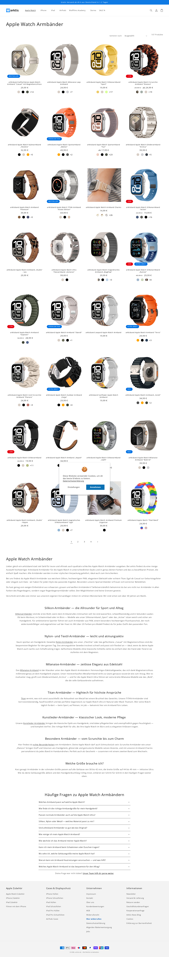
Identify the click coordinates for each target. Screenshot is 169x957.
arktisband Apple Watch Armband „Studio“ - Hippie (24, 521)
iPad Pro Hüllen (53, 910)
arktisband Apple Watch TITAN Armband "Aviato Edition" (64, 208)
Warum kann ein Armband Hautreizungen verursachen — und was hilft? (72, 860)
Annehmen (95, 487)
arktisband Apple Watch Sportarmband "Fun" (103, 146)
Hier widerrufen (93, 919)
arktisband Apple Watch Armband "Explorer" (24, 333)
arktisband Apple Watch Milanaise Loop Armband (64, 83)
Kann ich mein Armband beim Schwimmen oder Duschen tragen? (69, 847)
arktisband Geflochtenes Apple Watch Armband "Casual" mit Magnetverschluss (24, 83)
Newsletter (131, 894)
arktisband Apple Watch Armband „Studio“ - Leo (24, 271)
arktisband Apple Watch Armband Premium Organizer (103, 521)
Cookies (129, 919)
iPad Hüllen (51, 902)
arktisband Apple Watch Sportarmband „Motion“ (64, 146)
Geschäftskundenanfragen (137, 906)
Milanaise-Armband (29, 670)
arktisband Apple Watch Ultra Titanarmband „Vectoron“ (64, 271)
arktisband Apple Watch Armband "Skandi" (64, 332)
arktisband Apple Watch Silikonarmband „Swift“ (103, 459)
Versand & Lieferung (135, 898)
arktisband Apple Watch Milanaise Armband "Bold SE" (143, 459)
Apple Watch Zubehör (15, 894)
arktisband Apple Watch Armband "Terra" (143, 332)
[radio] (18, 92)
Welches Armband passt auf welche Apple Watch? (62, 802)
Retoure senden (133, 902)
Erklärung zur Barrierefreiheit (139, 923)
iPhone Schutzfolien (54, 898)
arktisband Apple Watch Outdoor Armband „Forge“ (64, 396)
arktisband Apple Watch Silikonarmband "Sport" (103, 83)
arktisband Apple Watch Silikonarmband (24, 458)
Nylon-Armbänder (64, 642)
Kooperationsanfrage (135, 910)
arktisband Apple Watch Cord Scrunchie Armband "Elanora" (24, 396)
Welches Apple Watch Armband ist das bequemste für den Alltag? (69, 866)
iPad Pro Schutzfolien (55, 915)
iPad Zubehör (12, 902)
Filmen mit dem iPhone (16, 906)
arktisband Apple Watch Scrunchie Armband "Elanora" (143, 83)
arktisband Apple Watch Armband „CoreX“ (143, 395)
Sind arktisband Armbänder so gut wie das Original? (63, 828)
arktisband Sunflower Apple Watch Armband (103, 396)
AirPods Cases (52, 919)
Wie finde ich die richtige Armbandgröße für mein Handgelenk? (68, 808)
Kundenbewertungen (95, 906)
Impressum (91, 894)
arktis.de (78, 952)
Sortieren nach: (116, 36)
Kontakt (89, 898)
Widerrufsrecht (92, 915)
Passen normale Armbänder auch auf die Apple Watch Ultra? (67, 815)
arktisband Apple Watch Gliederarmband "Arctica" (143, 146)
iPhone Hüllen (52, 894)
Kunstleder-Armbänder (34, 723)
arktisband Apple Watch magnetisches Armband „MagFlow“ (103, 271)
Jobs (88, 931)
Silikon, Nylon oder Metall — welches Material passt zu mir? (66, 821)
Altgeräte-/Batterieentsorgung (99, 927)
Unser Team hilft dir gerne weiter (98, 873)
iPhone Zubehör (13, 898)
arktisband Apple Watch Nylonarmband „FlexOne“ (24, 146)
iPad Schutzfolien (53, 906)
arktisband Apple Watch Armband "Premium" (24, 208)
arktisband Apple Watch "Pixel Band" (143, 520)
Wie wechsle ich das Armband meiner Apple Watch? (63, 841)
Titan (23, 698)
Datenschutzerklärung (73, 481)
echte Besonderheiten (44, 744)
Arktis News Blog (133, 915)
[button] (151, 10)
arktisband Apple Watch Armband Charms (103, 207)
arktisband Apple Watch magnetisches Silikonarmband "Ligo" (64, 521)
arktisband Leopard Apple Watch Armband (103, 332)
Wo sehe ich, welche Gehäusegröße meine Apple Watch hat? (67, 853)
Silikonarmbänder (23, 614)
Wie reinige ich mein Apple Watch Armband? (59, 834)
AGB (88, 910)
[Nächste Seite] (97, 541)
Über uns (90, 902)
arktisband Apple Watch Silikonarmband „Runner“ (143, 271)
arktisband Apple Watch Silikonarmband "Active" (143, 208)
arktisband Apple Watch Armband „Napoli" (64, 458)
